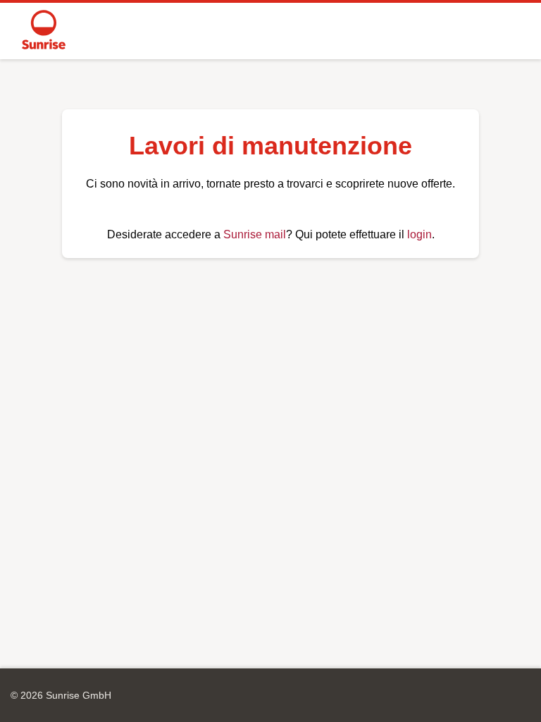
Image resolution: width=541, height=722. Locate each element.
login (419, 234)
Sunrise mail (254, 234)
